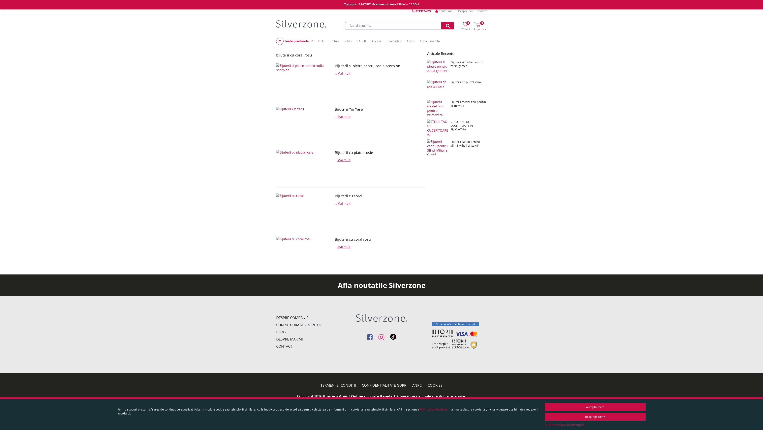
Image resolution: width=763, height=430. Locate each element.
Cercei (411, 41)
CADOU (362, 41)
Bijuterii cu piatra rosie (354, 152)
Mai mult (344, 73)
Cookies (435, 385)
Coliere (377, 41)
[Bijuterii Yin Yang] (304, 122)
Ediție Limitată (430, 41)
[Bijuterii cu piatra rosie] (304, 165)
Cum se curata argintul (298, 324)
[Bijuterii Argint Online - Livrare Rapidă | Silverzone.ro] (301, 24)
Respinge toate (595, 417)
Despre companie (292, 317)
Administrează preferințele (565, 425)
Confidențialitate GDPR (384, 385)
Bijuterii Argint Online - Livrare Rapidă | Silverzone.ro (371, 396)
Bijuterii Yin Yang (349, 109)
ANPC (417, 385)
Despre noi (465, 11)
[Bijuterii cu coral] (304, 209)
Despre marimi (289, 339)
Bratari (334, 41)
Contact (482, 11)
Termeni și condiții (338, 385)
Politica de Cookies (434, 409)
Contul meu (446, 11)
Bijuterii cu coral (348, 196)
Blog (281, 332)
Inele (321, 41)
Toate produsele (297, 41)
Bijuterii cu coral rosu (353, 239)
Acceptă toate (595, 407)
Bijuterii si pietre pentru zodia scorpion (367, 65)
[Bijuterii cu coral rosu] (304, 252)
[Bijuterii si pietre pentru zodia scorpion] (304, 79)
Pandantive (394, 41)
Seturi (348, 41)
